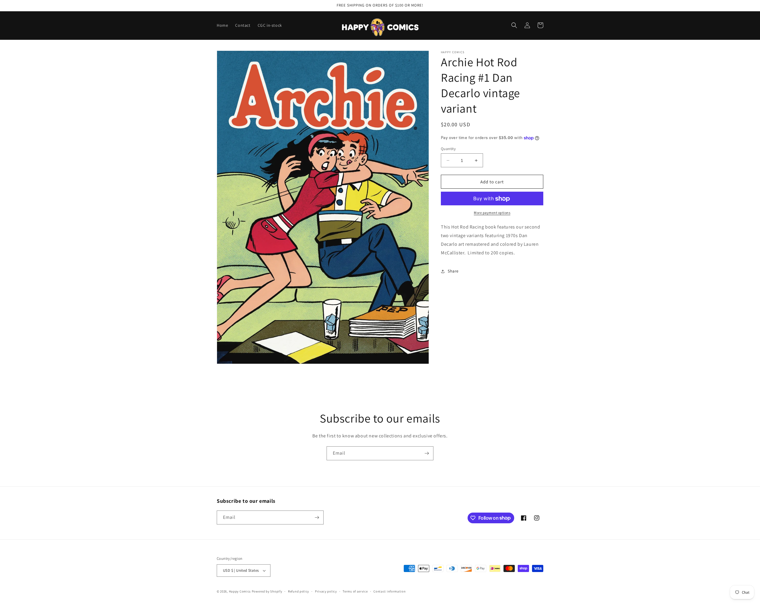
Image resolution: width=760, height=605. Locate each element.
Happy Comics (240, 591)
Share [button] (453, 271)
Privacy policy (326, 591)
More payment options (492, 213)
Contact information (389, 591)
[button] (514, 25)
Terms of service (355, 591)
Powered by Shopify (267, 591)
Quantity (448, 148)
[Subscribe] (426, 453)
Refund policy (298, 591)
